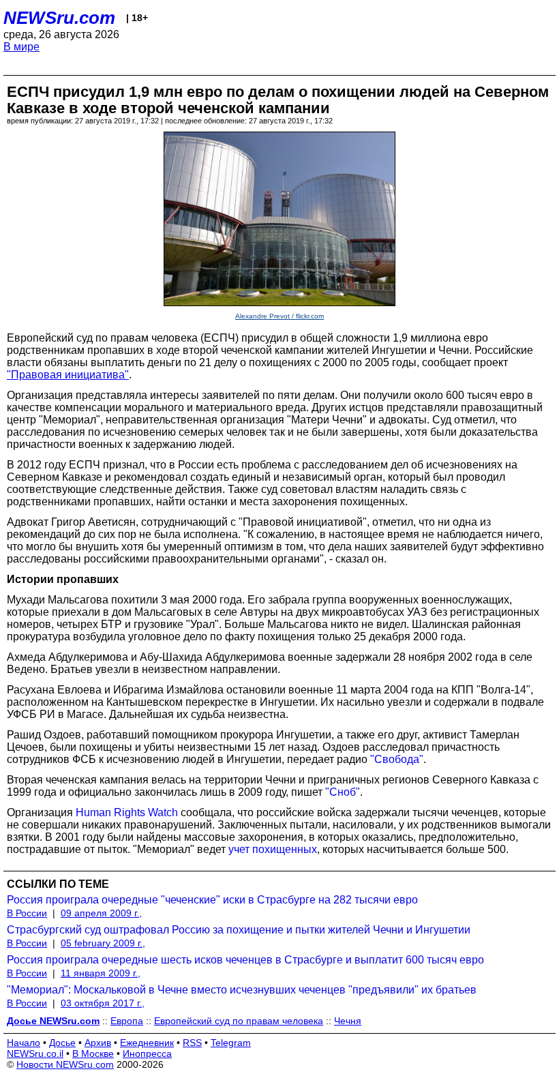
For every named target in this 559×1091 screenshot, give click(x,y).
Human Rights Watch (127, 812)
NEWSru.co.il (35, 1053)
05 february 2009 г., (103, 943)
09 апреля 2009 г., (101, 913)
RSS (192, 1042)
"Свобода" (396, 759)
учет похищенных (272, 849)
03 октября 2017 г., (103, 1003)
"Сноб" (342, 792)
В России (27, 913)
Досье (62, 1042)
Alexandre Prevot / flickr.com (279, 316)
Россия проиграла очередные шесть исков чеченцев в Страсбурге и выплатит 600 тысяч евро (245, 960)
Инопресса (147, 1053)
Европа (126, 1020)
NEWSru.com (59, 18)
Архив (98, 1042)
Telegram (231, 1042)
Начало (23, 1042)
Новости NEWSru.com (65, 1064)
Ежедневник (147, 1042)
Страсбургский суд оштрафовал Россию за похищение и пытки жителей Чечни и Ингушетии (238, 930)
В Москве (93, 1053)
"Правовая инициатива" (68, 374)
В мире (21, 47)
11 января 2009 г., (100, 973)
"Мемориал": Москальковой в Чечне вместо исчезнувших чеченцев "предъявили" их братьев (242, 990)
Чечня (347, 1020)
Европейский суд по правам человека (238, 1020)
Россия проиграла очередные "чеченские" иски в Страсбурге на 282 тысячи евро (212, 900)
